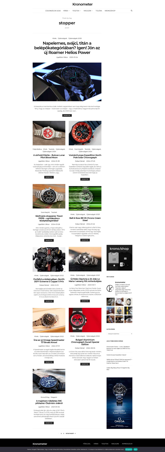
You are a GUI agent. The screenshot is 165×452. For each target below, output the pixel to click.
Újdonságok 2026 (53, 11)
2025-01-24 (73, 57)
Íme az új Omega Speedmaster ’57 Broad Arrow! (49, 341)
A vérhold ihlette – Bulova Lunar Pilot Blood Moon (49, 156)
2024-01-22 (90, 224)
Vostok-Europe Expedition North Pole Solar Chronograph (85, 156)
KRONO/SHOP (110, 11)
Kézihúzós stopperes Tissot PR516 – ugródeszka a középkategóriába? (49, 218)
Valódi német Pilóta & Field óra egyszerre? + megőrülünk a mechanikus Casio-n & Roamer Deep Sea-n (119, 361)
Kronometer (82, 4)
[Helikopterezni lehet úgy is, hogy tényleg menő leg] (128, 311)
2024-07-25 (90, 161)
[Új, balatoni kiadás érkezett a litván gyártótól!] (119, 302)
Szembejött (45, 212)
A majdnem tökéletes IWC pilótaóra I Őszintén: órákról (48, 402)
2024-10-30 (55, 161)
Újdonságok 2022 (57, 275)
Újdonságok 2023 (93, 214)
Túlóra (99, 11)
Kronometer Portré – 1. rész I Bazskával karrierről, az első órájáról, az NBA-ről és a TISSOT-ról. (118, 348)
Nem (135, 449)
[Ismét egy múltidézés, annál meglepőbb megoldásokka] (128, 319)
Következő (70, 433)
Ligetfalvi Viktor (62, 57)
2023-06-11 (92, 285)
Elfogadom (129, 449)
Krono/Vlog (45, 397)
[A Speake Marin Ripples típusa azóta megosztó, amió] (111, 319)
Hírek (65, 11)
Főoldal (87, 444)
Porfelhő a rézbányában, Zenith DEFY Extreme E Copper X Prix (48, 280)
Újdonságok (62, 38)
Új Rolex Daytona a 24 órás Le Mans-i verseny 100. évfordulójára (85, 280)
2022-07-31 (55, 346)
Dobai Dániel (44, 285)
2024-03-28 (55, 224)
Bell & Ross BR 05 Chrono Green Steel (85, 219)
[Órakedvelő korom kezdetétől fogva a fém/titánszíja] (111, 311)
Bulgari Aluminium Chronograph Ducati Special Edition (85, 342)
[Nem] (163, 449)
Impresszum (127, 444)
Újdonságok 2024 (49, 151)
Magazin (87, 11)
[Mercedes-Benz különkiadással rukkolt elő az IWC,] (111, 302)
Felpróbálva (37, 149)
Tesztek (75, 11)
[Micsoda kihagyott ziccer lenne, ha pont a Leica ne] (119, 311)
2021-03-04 (55, 407)
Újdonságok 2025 (75, 38)
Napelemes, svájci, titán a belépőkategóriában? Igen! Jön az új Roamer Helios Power (67, 48)
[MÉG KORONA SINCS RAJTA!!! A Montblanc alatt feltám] (128, 302)
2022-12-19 (55, 285)
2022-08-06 (90, 348)
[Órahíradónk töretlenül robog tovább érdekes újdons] (119, 319)
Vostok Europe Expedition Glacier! (116, 355)
